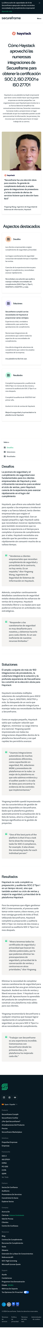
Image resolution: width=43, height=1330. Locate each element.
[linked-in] (4, 1097)
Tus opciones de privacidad (12, 1292)
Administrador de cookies (36, 1318)
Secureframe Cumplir (10, 1114)
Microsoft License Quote (11, 1264)
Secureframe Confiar (10, 1117)
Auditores (5, 1190)
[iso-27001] (9, 1304)
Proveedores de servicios (12, 1194)
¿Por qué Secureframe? (11, 1121)
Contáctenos (7, 1278)
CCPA (4, 1170)
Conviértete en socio (10, 1198)
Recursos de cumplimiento (12, 1243)
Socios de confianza (10, 1187)
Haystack (7, 95)
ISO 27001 (6, 1159)
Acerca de (6, 1211)
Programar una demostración (13, 1281)
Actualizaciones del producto (13, 1125)
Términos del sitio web (24, 1319)
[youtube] (15, 1097)
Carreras (13, 1215)
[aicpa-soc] (4, 1304)
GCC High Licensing (9, 1260)
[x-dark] (9, 1097)
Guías (4, 1246)
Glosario (5, 1250)
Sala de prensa (7, 1218)
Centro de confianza (10, 1225)
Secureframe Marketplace (12, 1132)
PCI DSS (5, 1166)
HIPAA (4, 1163)
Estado (4, 1285)
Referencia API (7, 1257)
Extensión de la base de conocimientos (17, 1253)
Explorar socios (8, 1201)
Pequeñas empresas (9, 1142)
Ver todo (5, 1177)
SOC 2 (4, 1156)
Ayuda (4, 1274)
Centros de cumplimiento (12, 1239)
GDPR (4, 1173)
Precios (4, 1128)
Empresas (5, 1145)
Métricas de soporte (10, 1288)
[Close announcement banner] (39, 2)
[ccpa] (13, 1304)
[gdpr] (17, 1304)
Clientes (5, 1222)
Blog (3, 1236)
